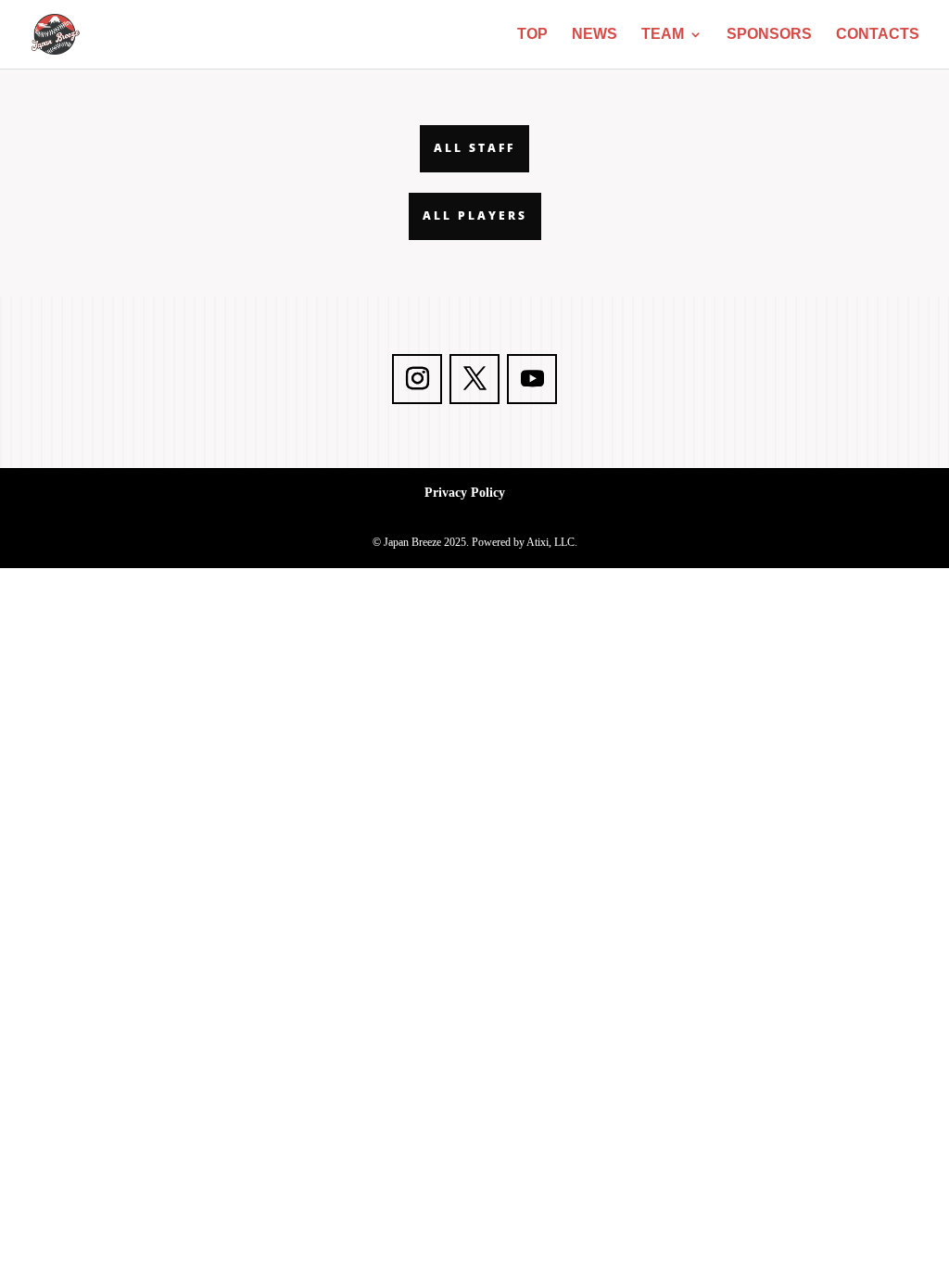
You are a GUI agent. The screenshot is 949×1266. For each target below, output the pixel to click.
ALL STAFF (474, 148)
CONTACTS (877, 35)
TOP (532, 35)
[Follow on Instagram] (417, 379)
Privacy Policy (464, 493)
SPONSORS (769, 35)
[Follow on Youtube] (532, 379)
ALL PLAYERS (475, 215)
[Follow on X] (474, 379)
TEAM (662, 35)
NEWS (594, 35)
